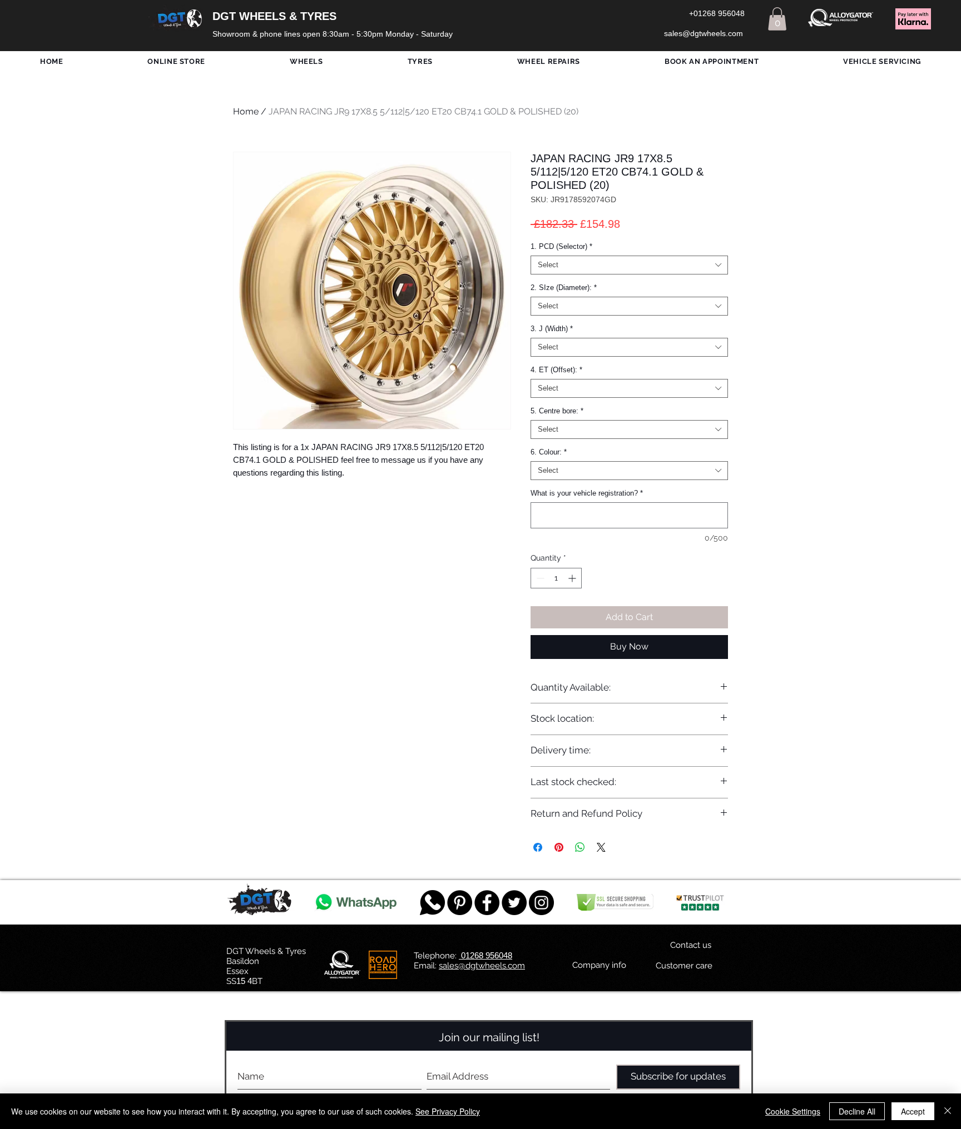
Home (246, 111)
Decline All (857, 1111)
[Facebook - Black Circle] (486, 902)
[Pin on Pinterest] (559, 847)
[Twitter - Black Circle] (514, 902)
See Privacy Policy (447, 1111)
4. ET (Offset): (556, 370)
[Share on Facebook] (537, 847)
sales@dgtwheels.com (482, 966)
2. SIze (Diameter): (564, 287)
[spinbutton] (556, 578)
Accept (913, 1111)
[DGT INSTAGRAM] (541, 902)
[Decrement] (539, 578)
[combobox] (629, 265)
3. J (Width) (552, 328)
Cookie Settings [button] (792, 1111)
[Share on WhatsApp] (580, 847)
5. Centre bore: (557, 411)
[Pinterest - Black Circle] (459, 902)
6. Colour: (549, 452)
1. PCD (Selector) (561, 246)
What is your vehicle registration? (587, 493)
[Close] (947, 1111)
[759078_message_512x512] (432, 902)
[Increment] (573, 578)
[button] (777, 19)
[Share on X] (601, 847)
